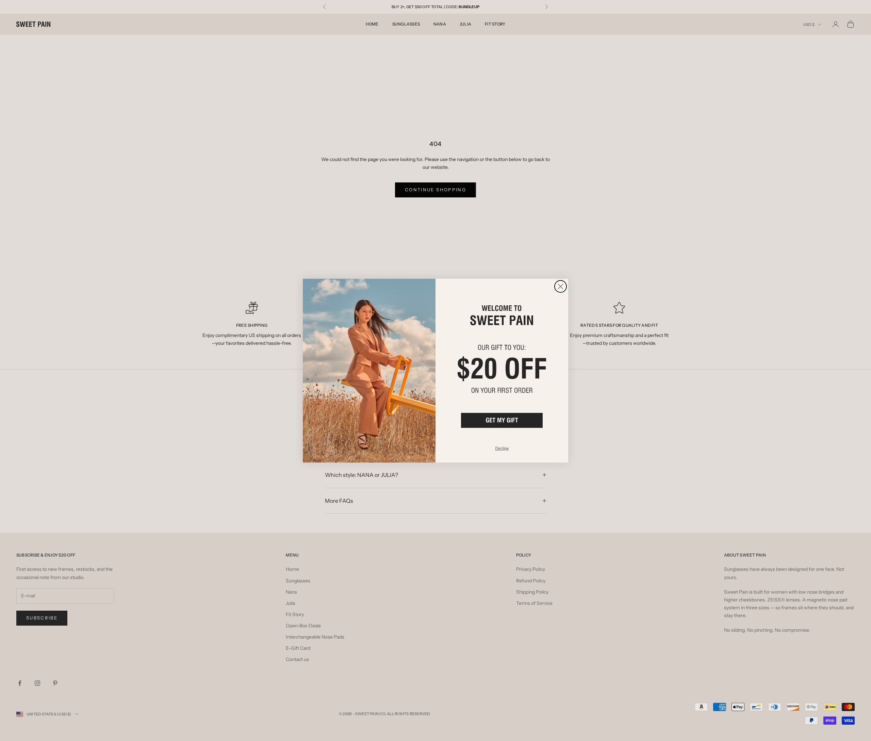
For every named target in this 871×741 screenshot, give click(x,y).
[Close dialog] (560, 286)
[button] (502, 420)
